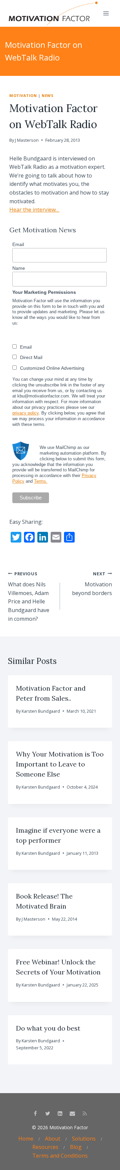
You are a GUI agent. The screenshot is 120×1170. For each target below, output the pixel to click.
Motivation (23, 95)
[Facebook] (35, 1113)
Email (18, 244)
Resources (45, 1147)
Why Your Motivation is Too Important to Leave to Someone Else (60, 764)
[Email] (72, 1113)
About (52, 1138)
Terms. (40, 481)
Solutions (84, 1138)
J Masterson (27, 140)
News (47, 95)
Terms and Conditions (60, 1155)
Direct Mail (31, 357)
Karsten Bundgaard (41, 711)
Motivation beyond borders (92, 584)
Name (18, 268)
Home (25, 1138)
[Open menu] (106, 13)
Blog (76, 1147)
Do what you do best (48, 1028)
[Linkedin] (60, 1113)
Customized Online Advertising (52, 368)
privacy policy (25, 413)
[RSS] (84, 1113)
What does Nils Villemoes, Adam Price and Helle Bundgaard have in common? (28, 596)
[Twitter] (47, 1113)
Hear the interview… (34, 209)
